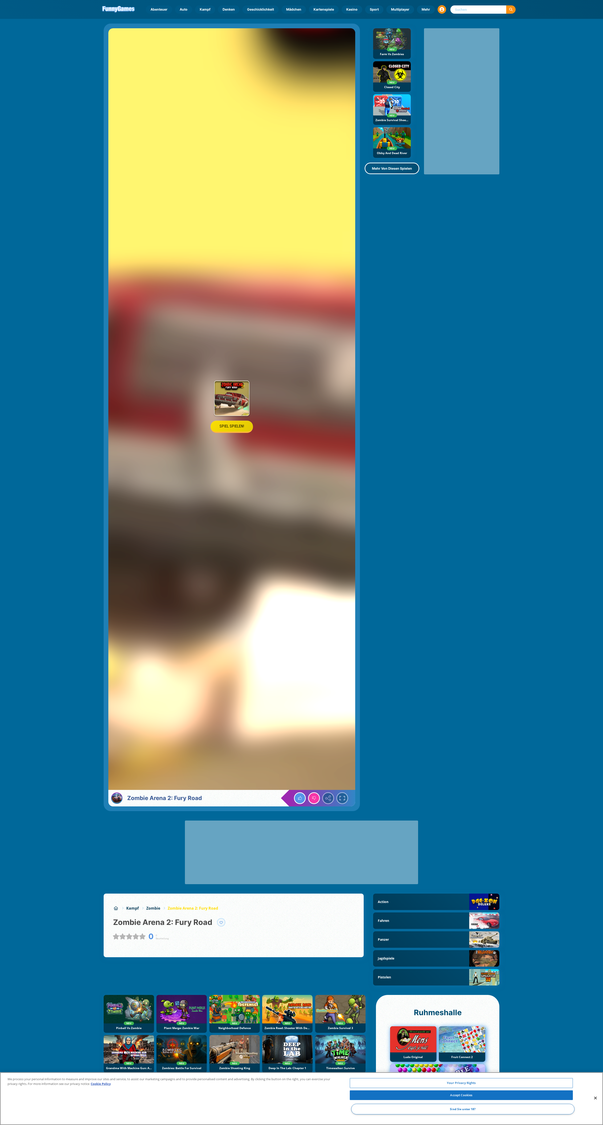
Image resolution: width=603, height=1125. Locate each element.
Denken (229, 9)
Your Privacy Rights (461, 1083)
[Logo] (118, 9)
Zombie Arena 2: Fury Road (193, 908)
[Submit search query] (511, 9)
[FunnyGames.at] (116, 908)
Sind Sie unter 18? (463, 1109)
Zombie (153, 908)
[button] (442, 9)
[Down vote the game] (314, 798)
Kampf (205, 9)
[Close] (595, 1098)
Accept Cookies (461, 1095)
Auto (183, 9)
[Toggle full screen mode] (342, 798)
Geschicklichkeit (260, 9)
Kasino (352, 9)
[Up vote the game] (300, 798)
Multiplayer (400, 9)
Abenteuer (159, 9)
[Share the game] (328, 798)
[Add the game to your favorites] (221, 922)
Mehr (426, 9)
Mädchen (293, 9)
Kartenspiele (324, 9)
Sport (374, 9)
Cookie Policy (101, 1084)
